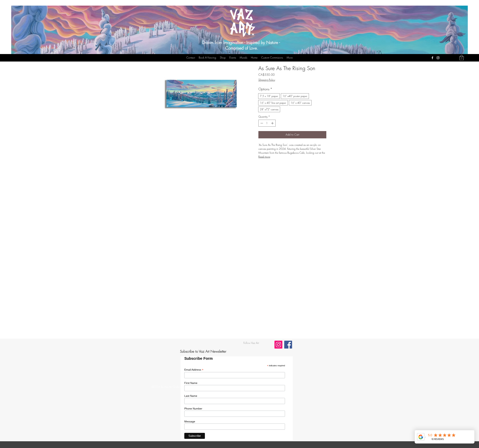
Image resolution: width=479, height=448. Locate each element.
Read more (264, 156)
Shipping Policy (266, 80)
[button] (461, 57)
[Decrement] (261, 123)
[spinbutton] (267, 123)
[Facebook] (432, 58)
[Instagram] (438, 58)
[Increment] (272, 123)
